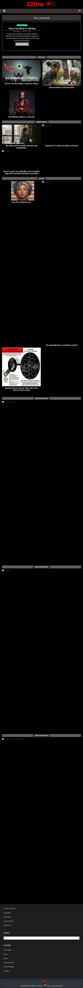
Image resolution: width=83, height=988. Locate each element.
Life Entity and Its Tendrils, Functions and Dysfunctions (21, 146)
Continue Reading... (22, 44)
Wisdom (6, 971)
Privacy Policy (9, 921)
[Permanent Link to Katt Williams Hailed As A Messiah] (21, 102)
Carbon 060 (16, 31)
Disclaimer (7, 917)
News (6, 954)
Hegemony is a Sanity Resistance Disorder (61, 145)
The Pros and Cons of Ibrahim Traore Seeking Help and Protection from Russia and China (21, 172)
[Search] (79, 10)
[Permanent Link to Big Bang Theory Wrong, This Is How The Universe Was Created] (21, 367)
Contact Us (7, 925)
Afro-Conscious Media (55, 986)
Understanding (22, 25)
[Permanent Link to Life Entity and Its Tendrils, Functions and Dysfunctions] (21, 134)
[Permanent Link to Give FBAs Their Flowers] (21, 190)
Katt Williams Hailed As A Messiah (21, 117)
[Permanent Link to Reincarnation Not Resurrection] (61, 73)
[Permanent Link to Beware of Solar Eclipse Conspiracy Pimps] (21, 71)
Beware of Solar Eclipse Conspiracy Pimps (21, 83)
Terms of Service (10, 908)
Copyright (7, 913)
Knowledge (7, 950)
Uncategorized (9, 962)
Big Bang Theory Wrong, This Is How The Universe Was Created (21, 389)
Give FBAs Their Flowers (21, 202)
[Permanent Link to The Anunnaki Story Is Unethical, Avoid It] (61, 262)
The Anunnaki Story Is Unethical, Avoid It (61, 345)
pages (6, 958)
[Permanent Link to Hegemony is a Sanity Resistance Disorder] (61, 134)
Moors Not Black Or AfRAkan (22, 28)
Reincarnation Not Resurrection (61, 87)
